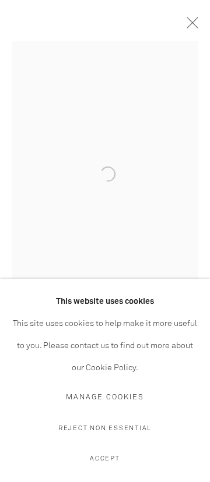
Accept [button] (105, 458)
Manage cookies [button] (105, 397)
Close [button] (189, 26)
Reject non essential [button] (105, 428)
